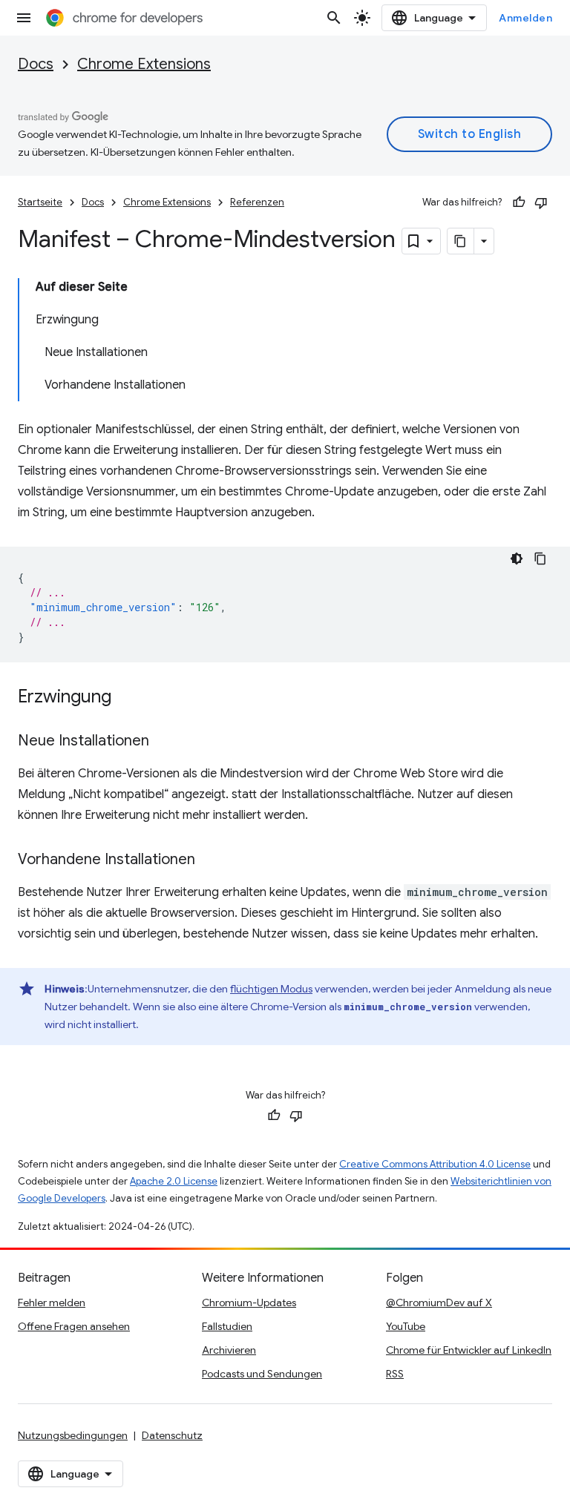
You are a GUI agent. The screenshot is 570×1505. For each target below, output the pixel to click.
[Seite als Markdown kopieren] (461, 241)
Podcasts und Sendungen (262, 1373)
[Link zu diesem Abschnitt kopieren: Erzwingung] (126, 698)
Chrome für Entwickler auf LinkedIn (468, 1350)
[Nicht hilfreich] (541, 202)
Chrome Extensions (144, 64)
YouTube (405, 1326)
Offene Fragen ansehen (74, 1326)
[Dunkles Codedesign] (516, 558)
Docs (35, 64)
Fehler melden (51, 1302)
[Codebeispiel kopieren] (540, 558)
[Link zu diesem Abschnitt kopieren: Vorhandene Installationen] (210, 860)
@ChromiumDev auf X (439, 1302)
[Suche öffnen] (334, 18)
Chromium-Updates (249, 1302)
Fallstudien (227, 1326)
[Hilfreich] (519, 202)
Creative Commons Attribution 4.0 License (435, 1164)
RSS (395, 1373)
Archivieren (229, 1350)
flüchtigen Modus (271, 988)
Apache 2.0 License (173, 1181)
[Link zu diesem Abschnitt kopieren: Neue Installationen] (164, 742)
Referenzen (257, 202)
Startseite (40, 202)
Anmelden (525, 17)
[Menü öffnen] (24, 18)
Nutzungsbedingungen (73, 1435)
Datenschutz (172, 1435)
